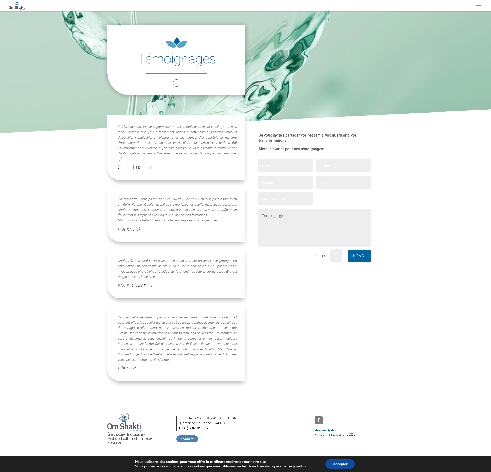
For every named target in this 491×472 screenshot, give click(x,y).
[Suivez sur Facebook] (319, 420)
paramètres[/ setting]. (291, 466)
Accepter (340, 464)
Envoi (359, 255)
